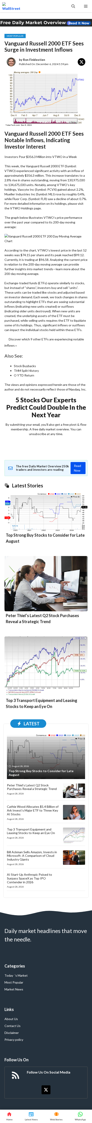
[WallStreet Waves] (11, 6)
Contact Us (12, 1026)
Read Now (77, 468)
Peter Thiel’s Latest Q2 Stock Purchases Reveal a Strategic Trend (32, 787)
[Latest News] (31, 1116)
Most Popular (15, 36)
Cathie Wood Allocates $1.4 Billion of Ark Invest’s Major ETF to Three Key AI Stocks (33, 810)
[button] (73, 6)
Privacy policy (13, 1039)
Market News (13, 989)
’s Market (21, 975)
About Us (11, 1019)
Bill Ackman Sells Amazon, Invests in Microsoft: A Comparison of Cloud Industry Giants (32, 855)
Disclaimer (11, 1033)
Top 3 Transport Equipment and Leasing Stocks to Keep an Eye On (31, 831)
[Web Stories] (56, 1116)
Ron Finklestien (34, 59)
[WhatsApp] (80, 1116)
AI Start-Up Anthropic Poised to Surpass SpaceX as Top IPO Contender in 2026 (29, 878)
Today (8, 975)
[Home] (9, 1116)
